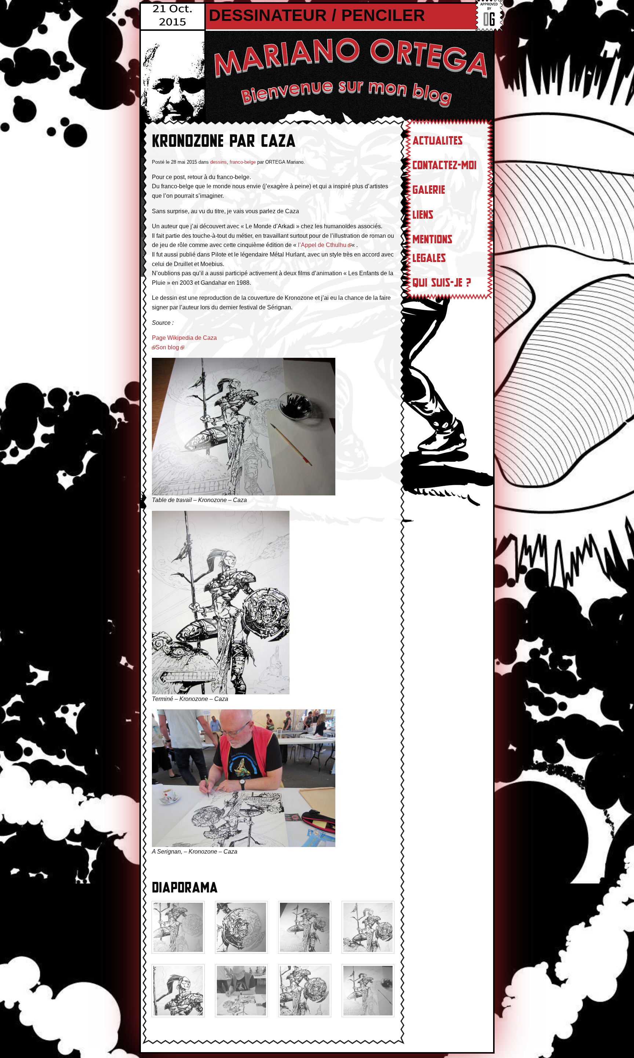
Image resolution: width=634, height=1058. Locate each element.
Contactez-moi (444, 165)
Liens (422, 215)
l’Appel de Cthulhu (322, 245)
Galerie (428, 190)
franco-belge (243, 162)
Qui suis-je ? (441, 283)
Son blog (167, 347)
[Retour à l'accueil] (350, 72)
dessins (218, 162)
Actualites (437, 141)
